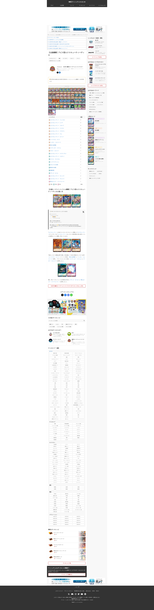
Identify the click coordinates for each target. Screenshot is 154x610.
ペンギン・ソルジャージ (55, 142)
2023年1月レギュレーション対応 (54, 60)
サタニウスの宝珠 (54, 164)
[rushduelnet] (75, 594)
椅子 (78, 383)
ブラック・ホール (54, 173)
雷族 (55, 499)
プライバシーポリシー (68, 590)
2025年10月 (78, 522)
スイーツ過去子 (55, 456)
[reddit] (85, 594)
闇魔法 (78, 437)
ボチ (78, 458)
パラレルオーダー (67, 435)
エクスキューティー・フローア (57, 125)
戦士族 (55, 493)
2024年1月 (66, 518)
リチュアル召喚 (52, 326)
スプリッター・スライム (55, 148)
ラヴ (66, 391)
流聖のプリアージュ (69, 324)
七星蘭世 (66, 448)
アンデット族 (55, 497)
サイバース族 (78, 505)
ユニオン (57, 324)
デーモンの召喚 (55, 355)
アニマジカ (78, 395)
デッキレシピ (82, 5)
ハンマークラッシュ (54, 162)
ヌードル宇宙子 (78, 454)
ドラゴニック (78, 367)
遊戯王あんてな (91, 171)
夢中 (66, 395)
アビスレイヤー (78, 389)
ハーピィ (66, 359)
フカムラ (55, 480)
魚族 (78, 499)
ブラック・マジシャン (78, 353)
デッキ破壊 (55, 433)
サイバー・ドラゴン (78, 355)
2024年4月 (78, 518)
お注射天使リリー (55, 365)
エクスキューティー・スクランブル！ (58, 153)
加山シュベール (66, 458)
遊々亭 (96, 40)
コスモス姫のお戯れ (99, 158)
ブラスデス (66, 416)
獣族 (66, 499)
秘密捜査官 (55, 389)
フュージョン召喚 (60, 326)
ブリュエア (66, 478)
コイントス (55, 429)
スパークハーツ (66, 408)
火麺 (55, 383)
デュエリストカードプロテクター (100, 65)
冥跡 (78, 408)
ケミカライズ (66, 377)
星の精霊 (97, 130)
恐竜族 (55, 503)
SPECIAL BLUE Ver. (92, 107)
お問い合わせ (88, 590)
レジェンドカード (100, 104)
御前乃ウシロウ (55, 452)
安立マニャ (66, 468)
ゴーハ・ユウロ (55, 460)
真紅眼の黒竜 (66, 353)
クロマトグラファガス (100, 149)
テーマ (50, 351)
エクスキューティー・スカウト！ (57, 156)
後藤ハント (66, 452)
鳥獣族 (78, 501)
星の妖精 (97, 120)
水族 (78, 497)
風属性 (78, 489)
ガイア (55, 361)
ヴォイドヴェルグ (67, 373)
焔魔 (66, 357)
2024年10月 (67, 520)
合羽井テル (78, 468)
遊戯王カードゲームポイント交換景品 (95, 111)
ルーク (67, 444)
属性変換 (78, 435)
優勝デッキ (51, 324)
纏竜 (66, 414)
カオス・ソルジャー (55, 403)
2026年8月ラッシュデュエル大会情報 (56, 39)
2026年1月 (55, 524)
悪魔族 (78, 495)
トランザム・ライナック (55, 373)
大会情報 (62, 5)
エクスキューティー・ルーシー (57, 136)
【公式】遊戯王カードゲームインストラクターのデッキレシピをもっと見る (66, 286)
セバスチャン (66, 454)
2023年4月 (66, 516)
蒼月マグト (66, 474)
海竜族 (67, 503)
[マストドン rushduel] (78, 594)
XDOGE (100, 173)
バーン (55, 435)
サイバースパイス (78, 379)
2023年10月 (55, 518)
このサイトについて (59, 590)
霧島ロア (78, 446)
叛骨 (55, 408)
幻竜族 (67, 507)
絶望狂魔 (66, 412)
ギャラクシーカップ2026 (54, 37)
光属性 (67, 487)
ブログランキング (92, 175)
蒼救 (78, 357)
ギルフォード (78, 359)
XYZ (62, 324)
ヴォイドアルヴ (78, 410)
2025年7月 (66, 522)
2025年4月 (55, 522)
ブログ (51, 5)
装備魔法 (55, 439)
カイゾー (78, 444)
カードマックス (98, 45)
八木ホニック (55, 450)
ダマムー (78, 480)
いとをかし (78, 398)
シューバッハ (78, 482)
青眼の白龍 (55, 353)
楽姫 (66, 383)
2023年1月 (55, 516)
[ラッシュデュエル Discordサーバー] (72, 594)
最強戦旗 (66, 365)
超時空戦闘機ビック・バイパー (78, 405)
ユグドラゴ (55, 369)
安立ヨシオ (78, 450)
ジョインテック (78, 373)
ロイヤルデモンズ (78, 369)
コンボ (78, 427)
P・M (55, 398)
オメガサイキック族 (78, 509)
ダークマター (55, 381)
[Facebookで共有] (65, 295)
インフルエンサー (102, 5)
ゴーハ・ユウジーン (66, 460)
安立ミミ (66, 450)
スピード (78, 412)
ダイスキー (55, 393)
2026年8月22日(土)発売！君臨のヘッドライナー (58, 41)
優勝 (59, 58)
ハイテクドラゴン (55, 375)
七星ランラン (55, 472)
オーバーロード (78, 371)
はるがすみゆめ (99, 171)
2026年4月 (66, 524)
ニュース (72, 5)
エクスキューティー (52, 58)
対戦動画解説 (66, 423)
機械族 (67, 505)
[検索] (84, 320)
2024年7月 (55, 520)
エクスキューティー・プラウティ (57, 131)
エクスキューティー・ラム (56, 134)
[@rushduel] (69, 594)
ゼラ (66, 398)
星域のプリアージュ (99, 139)
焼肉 (55, 371)
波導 (78, 385)
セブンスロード (78, 365)
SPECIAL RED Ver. (92, 109)
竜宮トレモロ (78, 472)
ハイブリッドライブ (66, 381)
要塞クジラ (66, 410)
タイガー (78, 456)
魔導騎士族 (55, 509)
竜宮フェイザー (55, 474)
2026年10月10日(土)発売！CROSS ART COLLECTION (59, 44)
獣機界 (78, 381)
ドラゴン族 (78, 493)
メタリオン (66, 371)
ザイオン (55, 476)
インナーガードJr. (99, 71)
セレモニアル (78, 397)
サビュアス (55, 478)
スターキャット (78, 377)
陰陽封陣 (52, 170)
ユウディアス (78, 462)
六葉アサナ (55, 458)
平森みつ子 (55, 468)
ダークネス (66, 379)
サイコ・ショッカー (66, 355)
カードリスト (92, 5)
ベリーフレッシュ (67, 393)
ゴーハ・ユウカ (78, 460)
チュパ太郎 (66, 466)
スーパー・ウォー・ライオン (55, 406)
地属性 (67, 489)
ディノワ (55, 482)
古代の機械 (55, 363)
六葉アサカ (78, 470)
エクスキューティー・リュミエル (57, 119)
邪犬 (78, 375)
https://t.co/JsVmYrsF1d (63, 224)
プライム (55, 391)
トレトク (97, 51)
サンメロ (55, 431)
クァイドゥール (66, 476)
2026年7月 (78, 524)
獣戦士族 (66, 493)
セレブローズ (55, 379)
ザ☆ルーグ (66, 472)
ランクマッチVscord (92, 173)
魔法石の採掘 (53, 167)
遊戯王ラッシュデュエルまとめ (77, 1)
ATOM (93, 590)
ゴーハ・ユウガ (66, 462)
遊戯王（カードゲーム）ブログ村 (94, 178)
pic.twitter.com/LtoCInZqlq (73, 224)
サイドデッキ (78, 425)
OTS (66, 400)
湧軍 (66, 405)
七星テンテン (66, 480)
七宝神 (78, 391)
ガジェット (78, 363)
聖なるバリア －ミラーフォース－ (57, 181)
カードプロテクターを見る (97, 85)
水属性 (78, 487)
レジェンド (66, 397)
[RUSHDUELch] (82, 594)
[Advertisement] (77, 16)
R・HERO (55, 414)
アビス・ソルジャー (54, 150)
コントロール (66, 427)
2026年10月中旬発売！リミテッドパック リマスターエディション (61, 46)
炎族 (66, 497)
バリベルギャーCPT (78, 476)
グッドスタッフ (66, 431)
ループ (78, 431)
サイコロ (66, 429)
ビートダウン (65, 58)
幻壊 (66, 385)
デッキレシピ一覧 (67, 563)
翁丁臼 (67, 482)
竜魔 (66, 437)
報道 (78, 414)
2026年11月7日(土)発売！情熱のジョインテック (58, 48)
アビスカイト (66, 389)
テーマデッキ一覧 (98, 95)
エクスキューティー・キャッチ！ (57, 176)
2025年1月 (78, 520)
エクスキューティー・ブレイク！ (57, 178)
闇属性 (55, 487)
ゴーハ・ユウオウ (55, 462)
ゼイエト (78, 478)
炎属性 (55, 489)
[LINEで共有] (71, 295)
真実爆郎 (55, 454)
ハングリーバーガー (78, 400)
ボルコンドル (66, 367)
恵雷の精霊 (78, 393)
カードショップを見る (97, 57)
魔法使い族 (55, 495)
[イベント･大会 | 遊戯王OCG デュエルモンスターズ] (60, 72)
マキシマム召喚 (68, 326)
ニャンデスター (78, 466)
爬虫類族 (66, 501)
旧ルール (66, 418)
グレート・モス (78, 406)
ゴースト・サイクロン (55, 159)
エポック (78, 474)
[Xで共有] (62, 295)
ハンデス (66, 433)
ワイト (67, 363)
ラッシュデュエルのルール (93, 99)
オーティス (55, 448)
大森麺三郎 (78, 448)
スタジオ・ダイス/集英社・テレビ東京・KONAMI (82, 597)
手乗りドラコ (66, 406)
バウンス (78, 58)
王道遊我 (55, 444)
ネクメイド (55, 405)
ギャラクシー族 (78, 507)
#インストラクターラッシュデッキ (58, 211)
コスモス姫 (66, 403)
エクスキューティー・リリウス (57, 128)
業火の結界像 (53, 145)
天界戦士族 (55, 511)
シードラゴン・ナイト (55, 139)
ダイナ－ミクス (55, 395)
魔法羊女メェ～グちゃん (78, 403)
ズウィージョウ (55, 464)
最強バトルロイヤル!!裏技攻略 (94, 97)
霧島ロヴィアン (66, 470)
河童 (55, 387)
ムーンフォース (55, 410)
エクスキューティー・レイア (56, 122)
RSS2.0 (97, 590)
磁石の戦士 (66, 361)
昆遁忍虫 (55, 397)
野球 (76, 324)
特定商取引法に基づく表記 (79, 590)
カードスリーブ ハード (100, 78)
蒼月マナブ (55, 466)
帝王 (55, 357)
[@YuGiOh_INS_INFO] (57, 72)
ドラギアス (55, 367)
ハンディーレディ (55, 400)
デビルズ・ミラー (55, 416)
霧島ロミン (66, 446)
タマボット (66, 375)
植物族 (78, 503)
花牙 (66, 387)
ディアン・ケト (66, 369)
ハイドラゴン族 (66, 509)
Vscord (91, 599)
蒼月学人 (55, 446)
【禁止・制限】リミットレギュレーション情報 (96, 92)
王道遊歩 (78, 464)
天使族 (67, 495)
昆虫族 (55, 501)
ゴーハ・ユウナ (55, 470)
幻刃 (55, 385)
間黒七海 (78, 452)
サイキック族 (55, 507)
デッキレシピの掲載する (67, 574)
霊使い (55, 412)
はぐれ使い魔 (55, 377)
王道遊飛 (66, 464)
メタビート (72, 58)
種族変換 (55, 437)
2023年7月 (78, 516)
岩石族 (55, 505)
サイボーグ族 (66, 511)
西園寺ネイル (66, 456)
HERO (78, 361)
